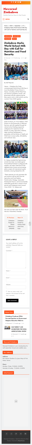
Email (8, 278)
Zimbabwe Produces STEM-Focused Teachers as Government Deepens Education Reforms (16, 318)
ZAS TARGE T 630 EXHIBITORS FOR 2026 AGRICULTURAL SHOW (19, 329)
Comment (9, 251)
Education (8, 39)
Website (8, 285)
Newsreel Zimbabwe (10, 10)
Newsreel (8, 58)
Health (14, 39)
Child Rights (16, 36)
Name (8, 271)
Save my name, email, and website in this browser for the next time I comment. (15, 293)
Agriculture (8, 36)
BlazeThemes (21, 441)
